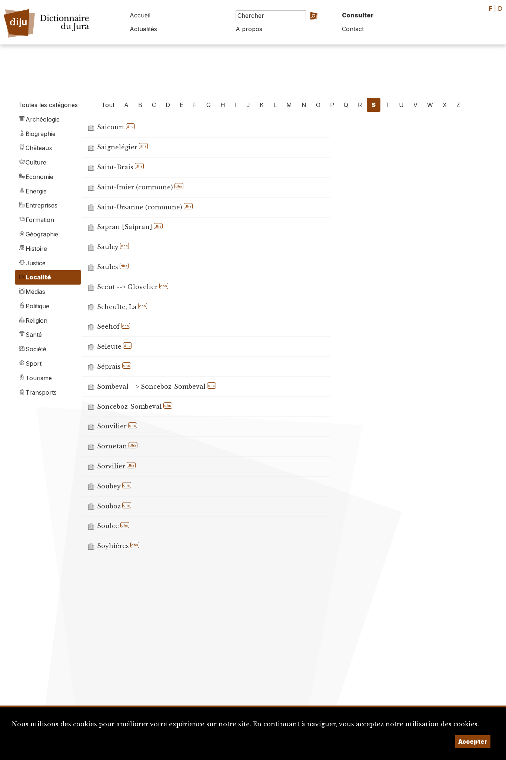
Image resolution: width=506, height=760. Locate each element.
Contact (353, 29)
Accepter (472, 741)
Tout (107, 105)
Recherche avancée (302, 26)
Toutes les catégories (48, 105)
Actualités (143, 29)
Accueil (140, 15)
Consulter (358, 15)
